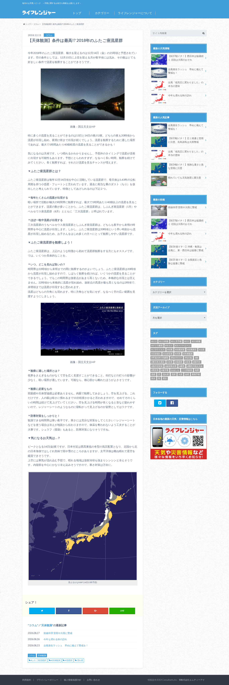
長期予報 (196, 374)
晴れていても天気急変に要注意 (184, 177)
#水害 (170, 362)
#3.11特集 (163, 341)
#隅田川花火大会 (195, 366)
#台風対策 (179, 349)
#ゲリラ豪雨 (157, 345)
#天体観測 (55, 660)
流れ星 (80, 660)
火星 (180, 374)
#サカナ (169, 345)
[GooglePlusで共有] (95, 611)
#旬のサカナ (176, 357)
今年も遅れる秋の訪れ (55, 639)
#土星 (201, 349)
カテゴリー (102, 13)
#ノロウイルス (158, 349)
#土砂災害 (168, 353)
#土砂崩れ (156, 353)
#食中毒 (164, 370)
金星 (187, 374)
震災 (165, 378)
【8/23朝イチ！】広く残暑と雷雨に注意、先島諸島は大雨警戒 (186, 140)
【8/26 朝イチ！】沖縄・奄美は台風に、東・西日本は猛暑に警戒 (185, 248)
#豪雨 (181, 366)
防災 (153, 378)
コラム (33, 625)
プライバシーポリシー (47, 679)
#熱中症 (196, 362)
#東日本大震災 (158, 362)
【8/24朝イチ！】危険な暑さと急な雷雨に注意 (186, 166)
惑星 (153, 374)
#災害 (187, 362)
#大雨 (177, 353)
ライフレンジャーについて (135, 13)
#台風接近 (191, 349)
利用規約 (26, 679)
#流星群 (68, 660)
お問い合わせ (93, 679)
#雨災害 (155, 370)
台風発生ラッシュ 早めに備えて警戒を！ (66, 645)
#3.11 (154, 341)
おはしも (175, 370)
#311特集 (196, 341)
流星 (174, 374)
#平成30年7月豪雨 (159, 357)
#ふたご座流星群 (38, 660)
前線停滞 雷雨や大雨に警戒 (58, 633)
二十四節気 (187, 370)
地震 (197, 370)
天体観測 (46, 625)
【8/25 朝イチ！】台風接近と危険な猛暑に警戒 (185, 261)
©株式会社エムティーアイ (192, 679)
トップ (77, 13)
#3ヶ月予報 (176, 341)
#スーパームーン (182, 345)
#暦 (196, 357)
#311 (186, 341)
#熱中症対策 (157, 366)
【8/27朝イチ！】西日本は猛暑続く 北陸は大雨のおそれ (186, 58)
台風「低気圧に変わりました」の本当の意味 (185, 84)
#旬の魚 (188, 357)
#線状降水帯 (171, 366)
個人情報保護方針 (72, 679)
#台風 (170, 349)
